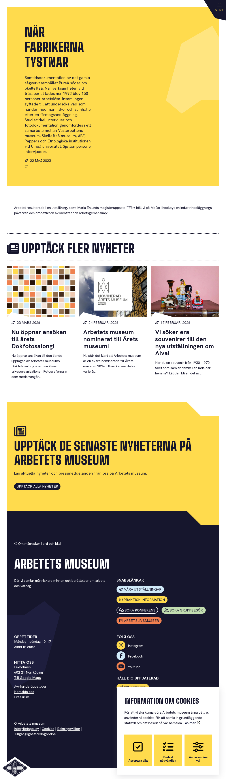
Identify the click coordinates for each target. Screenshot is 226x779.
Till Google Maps (27, 677)
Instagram (135, 645)
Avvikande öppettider (30, 686)
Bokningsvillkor (68, 728)
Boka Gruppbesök (186, 610)
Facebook (135, 656)
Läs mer (190, 723)
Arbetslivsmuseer (141, 620)
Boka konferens (139, 610)
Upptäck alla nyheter (37, 486)
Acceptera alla (138, 760)
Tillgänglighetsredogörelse (35, 734)
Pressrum (21, 697)
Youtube (133, 667)
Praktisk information (144, 599)
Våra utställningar (142, 589)
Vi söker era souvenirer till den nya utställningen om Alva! (184, 342)
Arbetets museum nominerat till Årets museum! (110, 339)
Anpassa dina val (198, 759)
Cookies (48, 728)
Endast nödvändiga (168, 759)
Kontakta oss (24, 691)
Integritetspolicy (26, 728)
